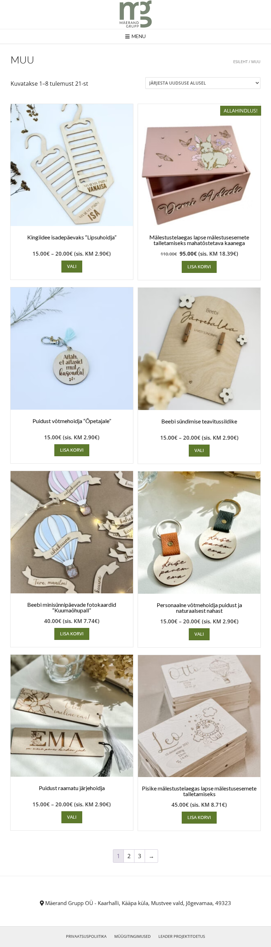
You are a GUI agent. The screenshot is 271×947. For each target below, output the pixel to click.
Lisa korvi (199, 266)
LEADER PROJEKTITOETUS (181, 936)
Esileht (240, 61)
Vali (72, 266)
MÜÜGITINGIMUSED (132, 936)
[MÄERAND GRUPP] (135, 14)
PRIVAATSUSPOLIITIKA (86, 936)
